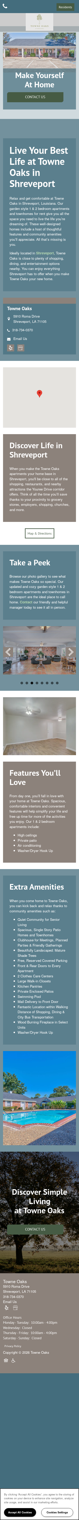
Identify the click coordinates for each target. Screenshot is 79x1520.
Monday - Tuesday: (16, 1322)
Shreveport (45, 253)
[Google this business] (20, 347)
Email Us (20, 338)
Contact (26, 602)
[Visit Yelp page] (10, 347)
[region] (39, 1504)
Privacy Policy (12, 1346)
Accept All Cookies (20, 1512)
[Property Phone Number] (5, 6)
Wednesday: (11, 1328)
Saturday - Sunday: (16, 1338)
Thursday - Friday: (16, 1333)
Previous (8, 652)
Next (71, 652)
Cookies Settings (57, 1512)
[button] (65, 7)
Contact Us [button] (35, 97)
